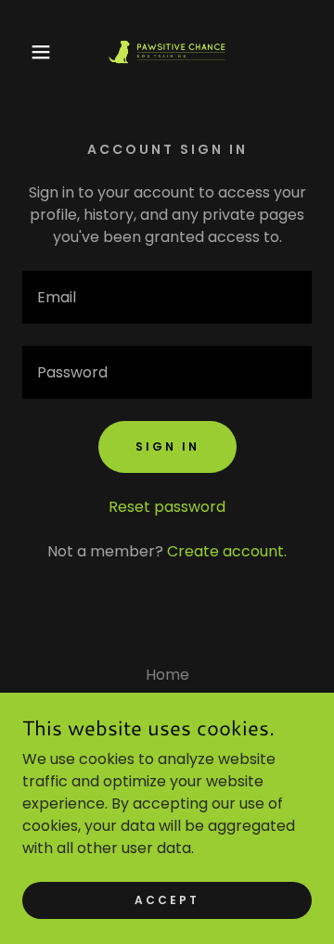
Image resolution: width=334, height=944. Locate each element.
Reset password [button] (167, 506)
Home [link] (167, 674)
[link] (166, 52)
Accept (167, 899)
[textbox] (167, 297)
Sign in (167, 446)
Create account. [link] (227, 551)
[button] (27, 51)
